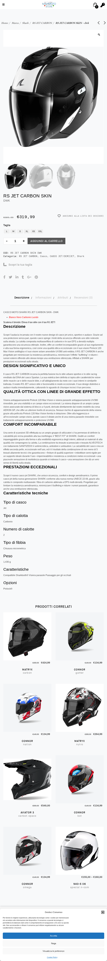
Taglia (6, 225)
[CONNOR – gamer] (80, 636)
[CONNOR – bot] (80, 779)
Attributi (63, 297)
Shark (25, 22)
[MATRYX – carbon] (27, 636)
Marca (15, 22)
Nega (53, 943)
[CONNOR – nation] (27, 708)
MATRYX (27, 671)
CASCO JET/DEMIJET (62, 256)
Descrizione (21, 297)
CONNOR (79, 671)
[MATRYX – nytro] (80, 708)
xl (27, 231)
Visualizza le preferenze (53, 951)
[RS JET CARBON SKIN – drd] (99, 23)
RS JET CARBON (42, 22)
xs (33, 231)
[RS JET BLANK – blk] (105, 23)
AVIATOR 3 (27, 814)
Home (4, 22)
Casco (43, 256)
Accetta (53, 936)
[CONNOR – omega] (27, 851)
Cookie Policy (52, 957)
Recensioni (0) (83, 297)
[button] (102, 912)
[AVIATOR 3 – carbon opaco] (27, 779)
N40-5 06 (79, 885)
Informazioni (43, 297)
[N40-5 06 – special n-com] (80, 851)
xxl (40, 231)
